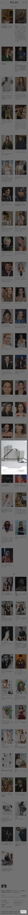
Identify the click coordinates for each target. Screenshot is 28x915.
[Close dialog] (25, 441)
